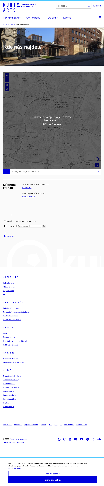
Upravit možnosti (14, 468)
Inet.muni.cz (69, 425)
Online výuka (81, 425)
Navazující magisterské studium (16, 312)
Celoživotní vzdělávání (12, 320)
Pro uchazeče (13, 302)
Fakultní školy (8, 391)
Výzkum (8, 327)
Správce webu (9, 442)
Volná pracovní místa (11, 358)
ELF (50, 425)
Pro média (7, 294)
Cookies (20, 442)
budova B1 (26, 188)
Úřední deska (8, 407)
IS (61, 425)
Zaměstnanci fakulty (11, 380)
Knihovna (18, 425)
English (97, 5)
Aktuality (10, 277)
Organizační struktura (12, 376)
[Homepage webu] (20, 7)
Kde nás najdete (9, 399)
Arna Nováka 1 (28, 196)
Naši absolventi (9, 384)
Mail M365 (7, 425)
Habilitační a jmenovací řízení (15, 341)
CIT (56, 425)
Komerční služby (9, 395)
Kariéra (9, 352)
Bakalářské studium (11, 308)
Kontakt (6, 403)
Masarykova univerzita (19, 439)
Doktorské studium (10, 316)
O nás (7, 370)
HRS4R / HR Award (11, 387)
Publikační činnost (10, 345)
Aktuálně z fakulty (10, 287)
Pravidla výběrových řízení (13, 362)
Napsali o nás (8, 291)
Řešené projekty (9, 337)
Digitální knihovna (31, 425)
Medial (43, 425)
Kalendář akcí (8, 283)
